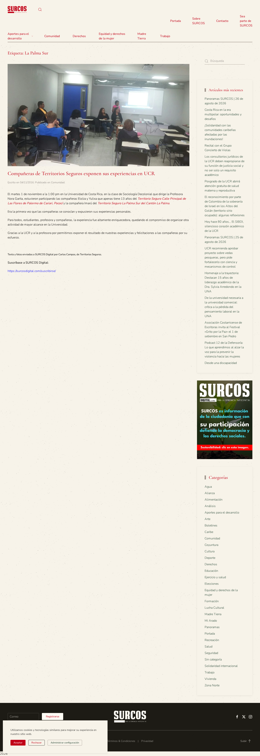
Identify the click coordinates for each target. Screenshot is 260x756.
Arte (207, 519)
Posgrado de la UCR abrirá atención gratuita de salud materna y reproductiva (222, 186)
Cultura (210, 551)
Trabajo (165, 36)
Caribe (209, 532)
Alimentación (214, 500)
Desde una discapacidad (221, 363)
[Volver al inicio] (17, 9)
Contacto (222, 21)
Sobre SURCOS (198, 21)
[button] (40, 9)
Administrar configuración (65, 742)
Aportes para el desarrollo (222, 512)
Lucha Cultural (214, 608)
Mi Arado (211, 621)
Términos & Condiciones (121, 741)
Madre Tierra (141, 36)
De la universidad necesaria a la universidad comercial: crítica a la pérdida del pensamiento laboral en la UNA (224, 307)
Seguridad (211, 653)
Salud (208, 646)
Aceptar (18, 742)
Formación (212, 601)
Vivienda (210, 679)
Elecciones (212, 584)
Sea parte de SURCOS (246, 21)
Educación (211, 571)
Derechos (211, 564)
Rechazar (36, 742)
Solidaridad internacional (221, 666)
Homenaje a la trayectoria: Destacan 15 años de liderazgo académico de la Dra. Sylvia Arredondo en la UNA (223, 282)
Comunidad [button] (52, 36)
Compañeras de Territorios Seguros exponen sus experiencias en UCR (81, 173)
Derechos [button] (79, 36)
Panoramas (212, 627)
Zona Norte (212, 685)
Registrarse (52, 716)
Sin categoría (213, 659)
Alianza (210, 493)
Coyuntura (211, 545)
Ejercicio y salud (215, 577)
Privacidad (147, 741)
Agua (208, 487)
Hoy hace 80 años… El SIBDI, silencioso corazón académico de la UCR (224, 226)
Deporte (210, 558)
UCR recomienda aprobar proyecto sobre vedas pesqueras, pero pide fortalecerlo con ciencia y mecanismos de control (221, 257)
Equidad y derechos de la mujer (112, 36)
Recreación (212, 640)
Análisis (210, 506)
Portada (175, 21)
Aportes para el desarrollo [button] (18, 36)
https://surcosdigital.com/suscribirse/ (32, 271)
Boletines (211, 525)
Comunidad (58, 182)
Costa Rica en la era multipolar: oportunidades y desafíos (223, 114)
